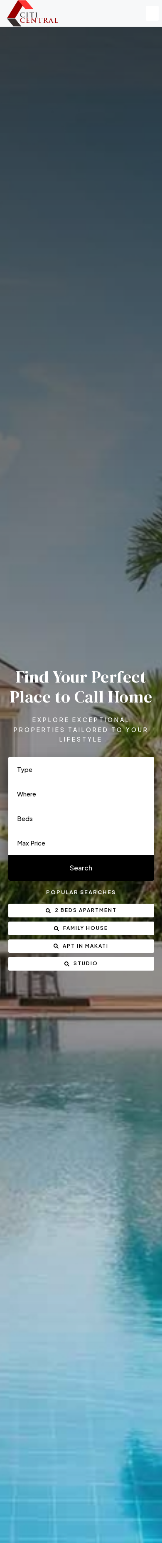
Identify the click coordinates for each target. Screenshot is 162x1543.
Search (81, 867)
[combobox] (81, 769)
